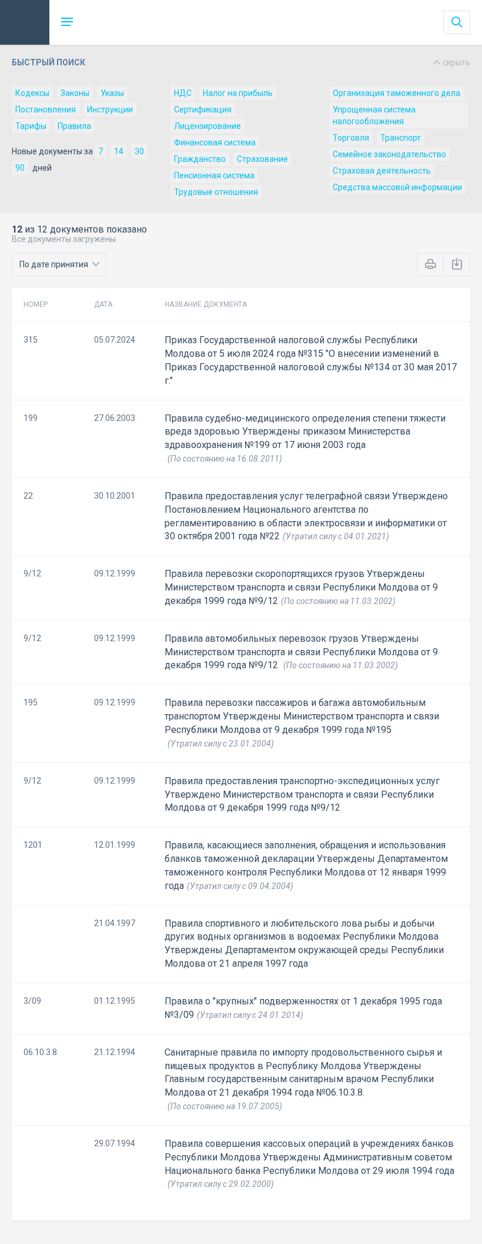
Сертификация (203, 109)
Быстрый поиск (241, 62)
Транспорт (400, 137)
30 (139, 151)
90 (20, 167)
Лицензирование (207, 126)
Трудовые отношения (216, 192)
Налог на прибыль (238, 93)
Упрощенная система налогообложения (374, 115)
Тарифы (30, 126)
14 (118, 151)
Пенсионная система (214, 175)
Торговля (351, 137)
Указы (112, 93)
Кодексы (32, 93)
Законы (75, 93)
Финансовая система (215, 142)
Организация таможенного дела (396, 93)
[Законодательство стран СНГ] (24, 22)
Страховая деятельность (382, 170)
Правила (74, 126)
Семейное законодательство (389, 154)
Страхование (262, 159)
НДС (183, 93)
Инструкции (110, 109)
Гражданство (200, 159)
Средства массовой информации (397, 187)
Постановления (45, 109)
